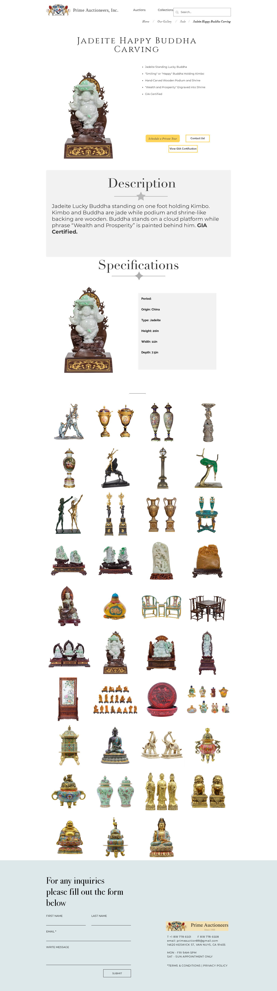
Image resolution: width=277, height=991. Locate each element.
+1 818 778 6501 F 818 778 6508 (194, 936)
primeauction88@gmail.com (197, 940)
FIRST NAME (54, 916)
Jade (183, 21)
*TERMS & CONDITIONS (183, 965)
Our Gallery (164, 21)
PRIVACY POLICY (215, 965)
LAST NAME (99, 916)
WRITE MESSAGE (57, 947)
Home (145, 21)
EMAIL (50, 931)
